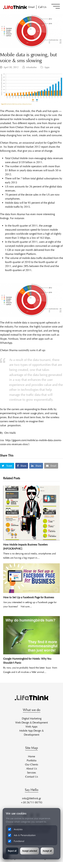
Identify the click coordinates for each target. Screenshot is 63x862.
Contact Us (31, 776)
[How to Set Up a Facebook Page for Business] (31, 578)
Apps (46, 67)
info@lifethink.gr (31, 798)
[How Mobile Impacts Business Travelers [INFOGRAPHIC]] (31, 513)
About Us (31, 768)
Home (31, 756)
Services (31, 772)
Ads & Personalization (25, 835)
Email (31, 7)
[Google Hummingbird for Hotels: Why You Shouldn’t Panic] (31, 635)
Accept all (47, 851)
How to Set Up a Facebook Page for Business (28, 597)
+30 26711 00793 (31, 802)
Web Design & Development (31, 722)
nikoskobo (31, 67)
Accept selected (29, 851)
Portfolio (31, 760)
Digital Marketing (31, 718)
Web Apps (31, 726)
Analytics (18, 829)
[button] (55, 6)
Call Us (42, 7)
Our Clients (31, 764)
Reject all (12, 851)
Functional (19, 841)
